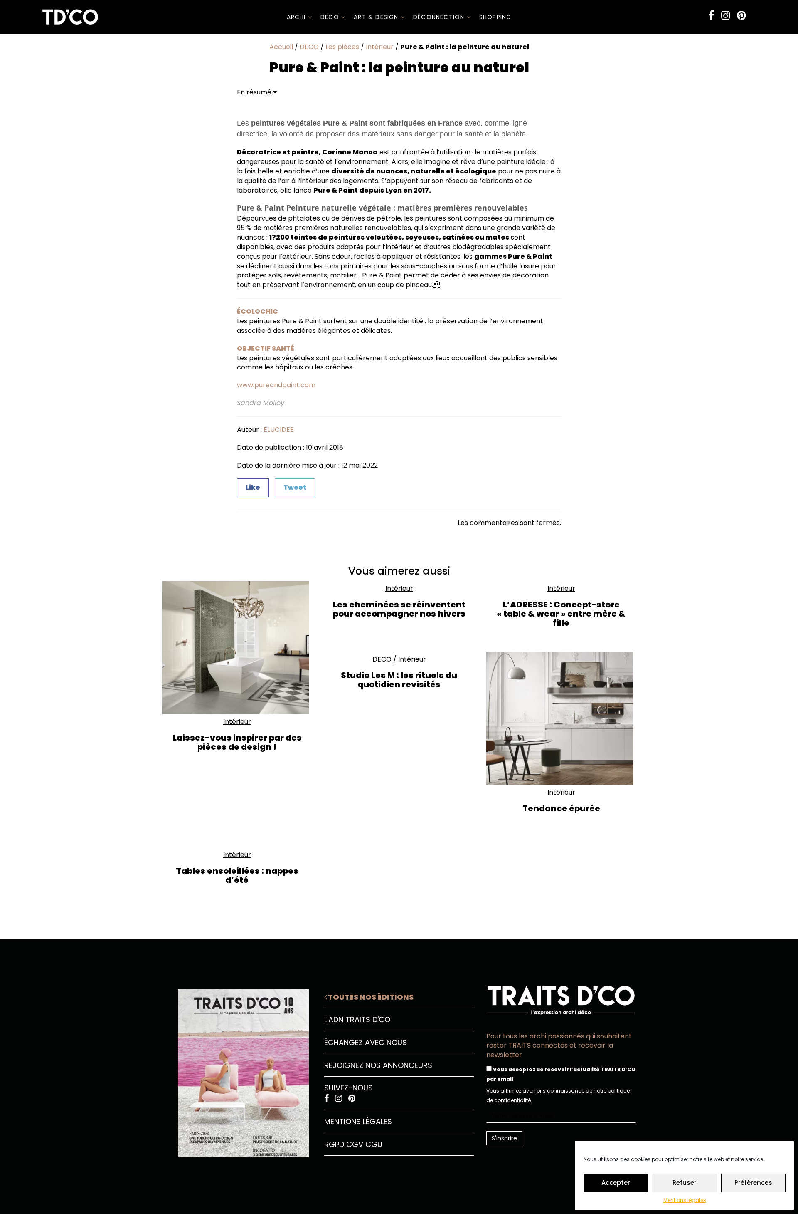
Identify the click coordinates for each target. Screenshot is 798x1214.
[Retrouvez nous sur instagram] (725, 15)
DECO (330, 17)
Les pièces (342, 47)
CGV (354, 1144)
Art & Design (377, 17)
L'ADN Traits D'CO (357, 1019)
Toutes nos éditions (370, 997)
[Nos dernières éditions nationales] (237, 1070)
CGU (373, 1144)
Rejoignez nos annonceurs (378, 1065)
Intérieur (380, 47)
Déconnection (440, 17)
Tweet (294, 487)
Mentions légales (684, 1200)
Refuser (684, 1182)
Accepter (615, 1182)
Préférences (753, 1182)
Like (253, 487)
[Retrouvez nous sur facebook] (711, 15)
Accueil (281, 47)
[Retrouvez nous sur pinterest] (741, 15)
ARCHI (297, 17)
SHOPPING (495, 17)
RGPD (334, 1144)
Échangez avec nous (365, 1042)
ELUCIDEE (279, 429)
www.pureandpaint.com (276, 385)
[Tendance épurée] (561, 718)
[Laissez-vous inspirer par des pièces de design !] (237, 647)
